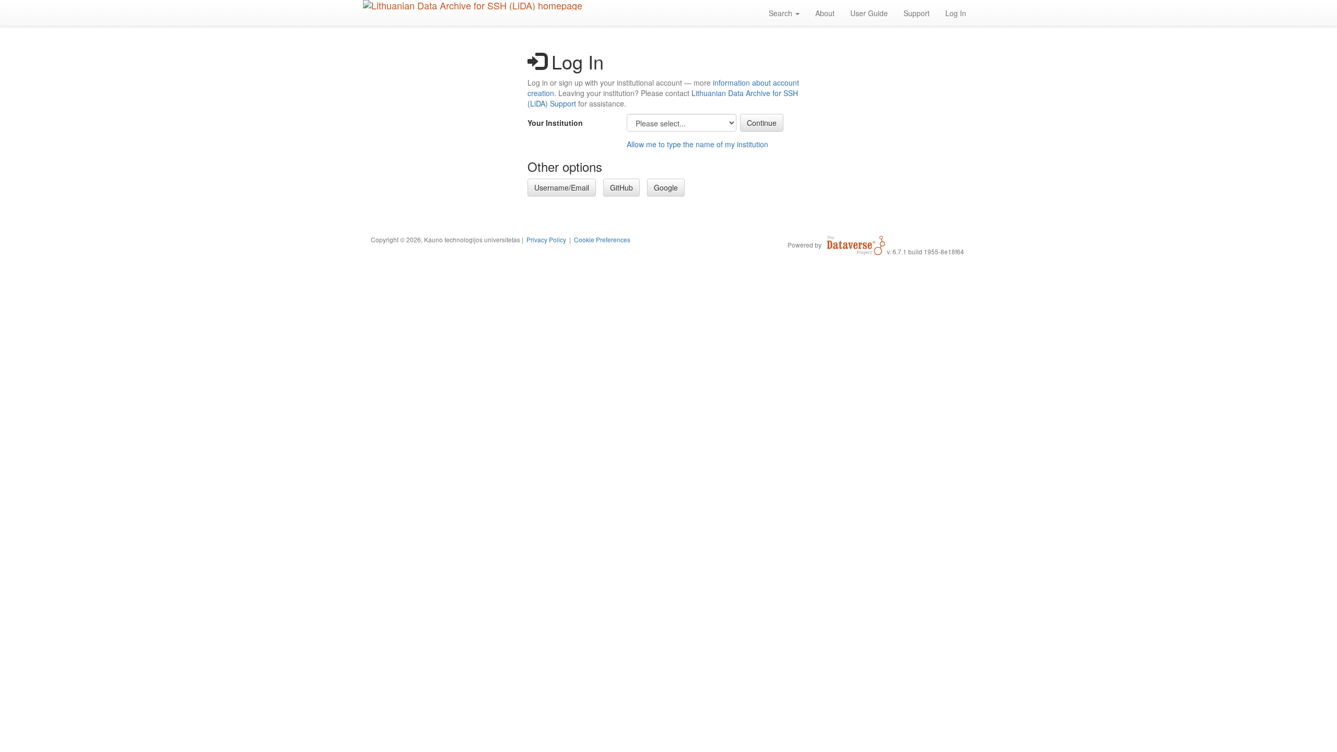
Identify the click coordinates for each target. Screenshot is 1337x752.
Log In (955, 13)
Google (666, 187)
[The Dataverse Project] (856, 244)
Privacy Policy (546, 239)
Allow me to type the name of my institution (697, 144)
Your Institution (555, 123)
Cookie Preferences (602, 239)
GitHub (621, 187)
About (825, 13)
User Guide (869, 13)
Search (781, 13)
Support (917, 13)
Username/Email (561, 187)
